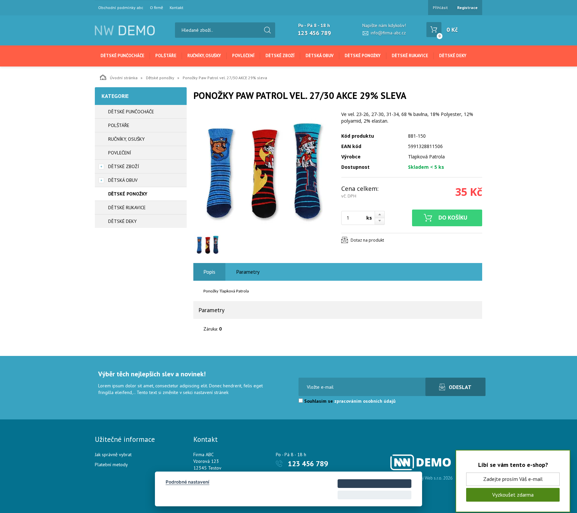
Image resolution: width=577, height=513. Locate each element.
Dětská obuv (320, 55)
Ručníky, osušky (204, 55)
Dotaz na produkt (367, 240)
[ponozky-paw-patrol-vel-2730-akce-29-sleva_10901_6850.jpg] (263, 171)
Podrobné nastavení (187, 482)
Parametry (247, 271)
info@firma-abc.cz (388, 33)
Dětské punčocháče (122, 55)
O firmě (156, 7)
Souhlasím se (349, 401)
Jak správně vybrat (113, 455)
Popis (209, 271)
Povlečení (243, 55)
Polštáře (165, 55)
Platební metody (111, 465)
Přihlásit (440, 7)
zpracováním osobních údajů (365, 401)
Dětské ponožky (363, 55)
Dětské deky (452, 55)
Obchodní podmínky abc (120, 7)
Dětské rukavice (410, 55)
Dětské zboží (280, 55)
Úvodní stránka (124, 77)
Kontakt (176, 7)
